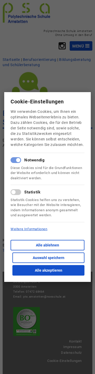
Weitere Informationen (29, 229)
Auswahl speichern (48, 258)
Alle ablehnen (47, 245)
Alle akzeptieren (48, 270)
